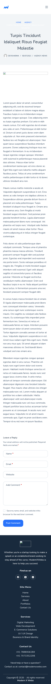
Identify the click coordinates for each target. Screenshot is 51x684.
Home (25, 592)
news (44, 56)
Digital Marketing (25, 622)
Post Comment (13, 523)
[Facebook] (18, 577)
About (25, 600)
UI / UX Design (25, 633)
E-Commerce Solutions (25, 629)
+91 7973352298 (25, 655)
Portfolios (25, 603)
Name (9, 453)
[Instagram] (33, 577)
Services (25, 596)
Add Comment (14, 485)
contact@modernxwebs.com (32, 666)
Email (9, 464)
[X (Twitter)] (25, 577)
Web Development (25, 626)
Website (10, 474)
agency (37, 56)
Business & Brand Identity (25, 637)
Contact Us (25, 607)
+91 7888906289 (25, 652)
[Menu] (46, 7)
